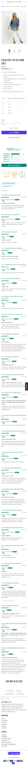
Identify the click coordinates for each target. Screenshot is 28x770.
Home (3, 6)
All (7, 6)
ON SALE (4, 724)
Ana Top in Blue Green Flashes (12, 195)
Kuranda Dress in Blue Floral (12, 334)
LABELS (4, 726)
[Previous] (10, 46)
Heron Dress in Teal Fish (11, 232)
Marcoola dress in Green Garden (13, 468)
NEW (3, 718)
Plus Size (4, 722)
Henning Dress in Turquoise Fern (13, 563)
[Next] (18, 46)
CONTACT (4, 728)
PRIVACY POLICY (6, 742)
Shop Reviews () (7, 186)
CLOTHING (5, 720)
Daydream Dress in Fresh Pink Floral (14, 527)
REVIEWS (4, 746)
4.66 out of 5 (18, 149)
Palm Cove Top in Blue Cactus (13, 392)
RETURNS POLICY (7, 738)
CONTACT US (5, 740)
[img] (14, 149)
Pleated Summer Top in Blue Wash (14, 248)
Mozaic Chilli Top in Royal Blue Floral (14, 489)
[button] (7, 154)
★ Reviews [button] (26, 386)
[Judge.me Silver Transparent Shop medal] (22, 174)
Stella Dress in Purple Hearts (12, 214)
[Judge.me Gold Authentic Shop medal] (6, 174)
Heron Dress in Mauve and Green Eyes (15, 431)
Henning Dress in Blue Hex (11, 356)
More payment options (14, 137)
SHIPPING (4, 737)
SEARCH (4, 735)
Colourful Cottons (16, 757)
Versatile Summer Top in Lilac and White (15, 264)
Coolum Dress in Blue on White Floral (14, 374)
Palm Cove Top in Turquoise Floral (13, 314)
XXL (19, 123)
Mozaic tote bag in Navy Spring (13, 510)
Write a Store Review (14, 165)
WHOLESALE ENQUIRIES (8, 744)
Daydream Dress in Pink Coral (12, 278)
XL (14, 123)
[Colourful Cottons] (14, 2)
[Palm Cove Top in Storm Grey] (14, 27)
